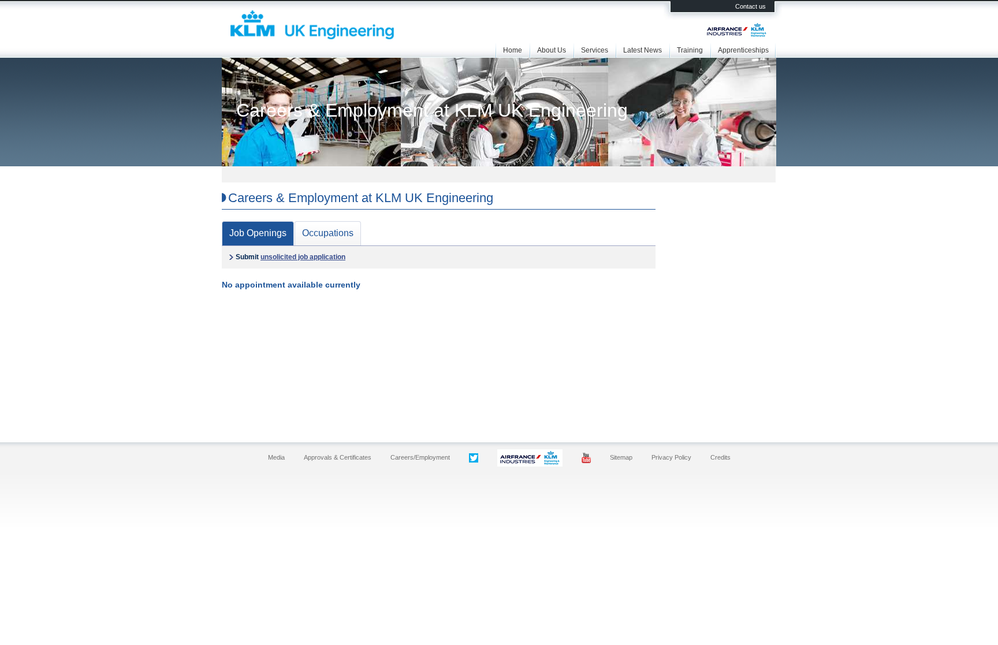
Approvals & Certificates (337, 457)
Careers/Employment (420, 457)
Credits (720, 457)
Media (276, 457)
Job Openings (257, 233)
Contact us (750, 6)
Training (690, 50)
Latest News (642, 50)
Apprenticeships (743, 50)
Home (512, 50)
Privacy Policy (671, 457)
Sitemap (621, 457)
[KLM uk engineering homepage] (312, 37)
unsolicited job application (302, 257)
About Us (551, 50)
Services (594, 50)
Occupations (327, 233)
